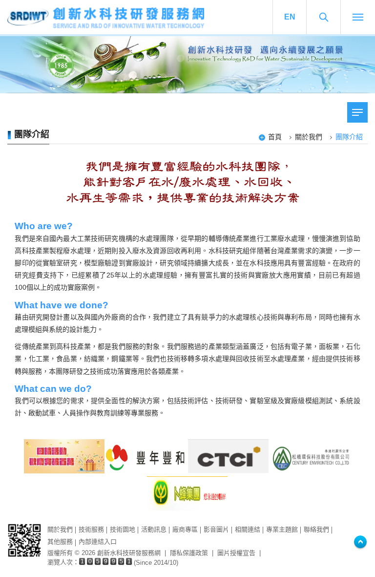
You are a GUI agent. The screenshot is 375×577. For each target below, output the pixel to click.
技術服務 (91, 529)
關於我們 (308, 137)
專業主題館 (282, 529)
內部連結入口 (98, 541)
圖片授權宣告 (236, 552)
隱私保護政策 (189, 552)
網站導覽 (357, 17)
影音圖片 (216, 529)
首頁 (275, 137)
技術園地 (122, 529)
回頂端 (360, 542)
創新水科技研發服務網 (117, 17)
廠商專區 (185, 529)
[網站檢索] (323, 17)
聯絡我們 (316, 529)
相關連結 (247, 529)
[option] (187, 64)
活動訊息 (154, 529)
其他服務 (60, 541)
